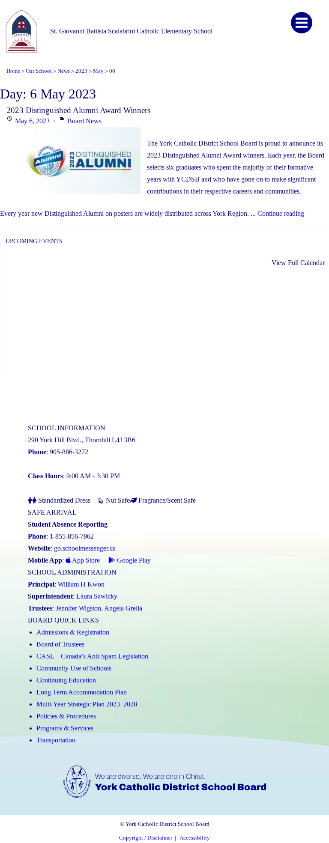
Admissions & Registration (72, 632)
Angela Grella (123, 608)
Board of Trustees (60, 644)
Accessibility (194, 838)
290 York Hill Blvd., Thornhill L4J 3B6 (81, 440)
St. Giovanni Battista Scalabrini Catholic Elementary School (131, 31)
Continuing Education (66, 680)
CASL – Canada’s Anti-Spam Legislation (92, 656)
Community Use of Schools (73, 668)
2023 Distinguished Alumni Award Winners (78, 110)
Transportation (55, 740)
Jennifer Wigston (78, 608)
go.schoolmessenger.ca (85, 548)
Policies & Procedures (66, 716)
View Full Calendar (298, 262)
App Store (85, 560)
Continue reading (280, 213)
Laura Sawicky (96, 596)
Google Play (133, 560)
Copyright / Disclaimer (145, 838)
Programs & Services (64, 728)
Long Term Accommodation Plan (81, 692)
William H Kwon (81, 584)
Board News (84, 121)
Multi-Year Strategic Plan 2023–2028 (86, 704)
